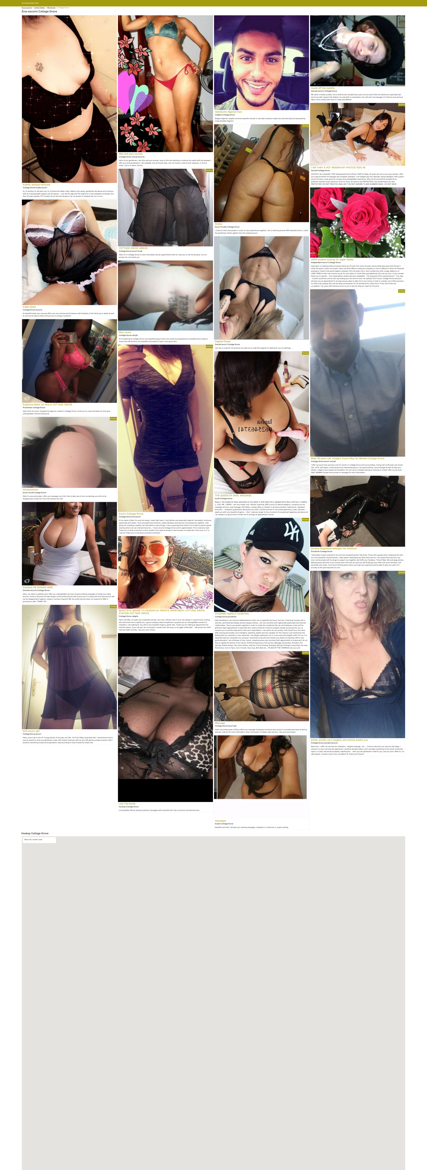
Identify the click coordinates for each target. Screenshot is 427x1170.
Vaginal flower (223, 341)
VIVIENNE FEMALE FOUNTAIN (232, 613)
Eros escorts (27, 8)
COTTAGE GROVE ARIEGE (133, 248)
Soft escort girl (31, 731)
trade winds (29, 306)
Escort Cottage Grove (131, 513)
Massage (220, 723)
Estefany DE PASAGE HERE (38, 587)
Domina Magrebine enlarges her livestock (334, 548)
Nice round (125, 332)
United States (39, 8)
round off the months (323, 88)
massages (220, 820)
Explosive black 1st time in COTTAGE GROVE (47, 404)
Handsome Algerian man (228, 111)
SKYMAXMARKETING (30, 3)
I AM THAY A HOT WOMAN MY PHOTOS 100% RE (338, 167)
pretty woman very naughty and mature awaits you (339, 739)
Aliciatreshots (30, 489)
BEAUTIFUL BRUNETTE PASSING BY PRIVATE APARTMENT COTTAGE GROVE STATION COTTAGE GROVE (162, 612)
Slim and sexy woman (131, 153)
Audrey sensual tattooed (36, 184)
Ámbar (218, 223)
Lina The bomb (127, 803)
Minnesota (51, 8)
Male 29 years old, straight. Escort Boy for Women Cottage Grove (347, 458)
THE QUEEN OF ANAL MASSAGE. (233, 495)
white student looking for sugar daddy (332, 259)
